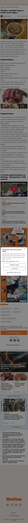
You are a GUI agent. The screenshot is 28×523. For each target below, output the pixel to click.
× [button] (24, 249)
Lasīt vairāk (8, 259)
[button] (14, 261)
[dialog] (14, 261)
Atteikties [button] (14, 268)
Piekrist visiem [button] (14, 265)
